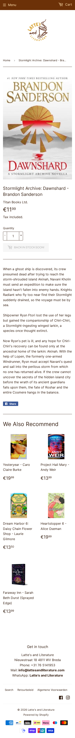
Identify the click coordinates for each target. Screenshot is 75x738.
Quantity (8, 228)
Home (6, 60)
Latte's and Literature (41, 709)
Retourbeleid (25, 689)
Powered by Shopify (36, 714)
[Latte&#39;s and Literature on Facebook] (61, 698)
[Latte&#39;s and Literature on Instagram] (68, 698)
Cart (68, 4)
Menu (12, 5)
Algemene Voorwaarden (52, 689)
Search (9, 689)
